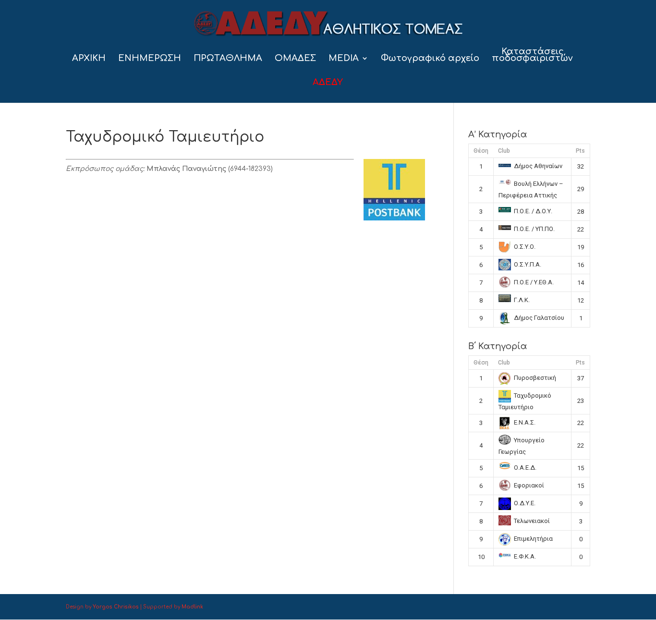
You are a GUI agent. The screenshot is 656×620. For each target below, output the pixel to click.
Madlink (192, 606)
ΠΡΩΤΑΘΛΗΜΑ (228, 59)
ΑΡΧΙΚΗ (89, 59)
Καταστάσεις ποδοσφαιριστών (532, 55)
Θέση (481, 150)
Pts (580, 150)
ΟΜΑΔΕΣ (295, 59)
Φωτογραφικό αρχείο (430, 59)
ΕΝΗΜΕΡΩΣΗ (149, 59)
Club (504, 150)
